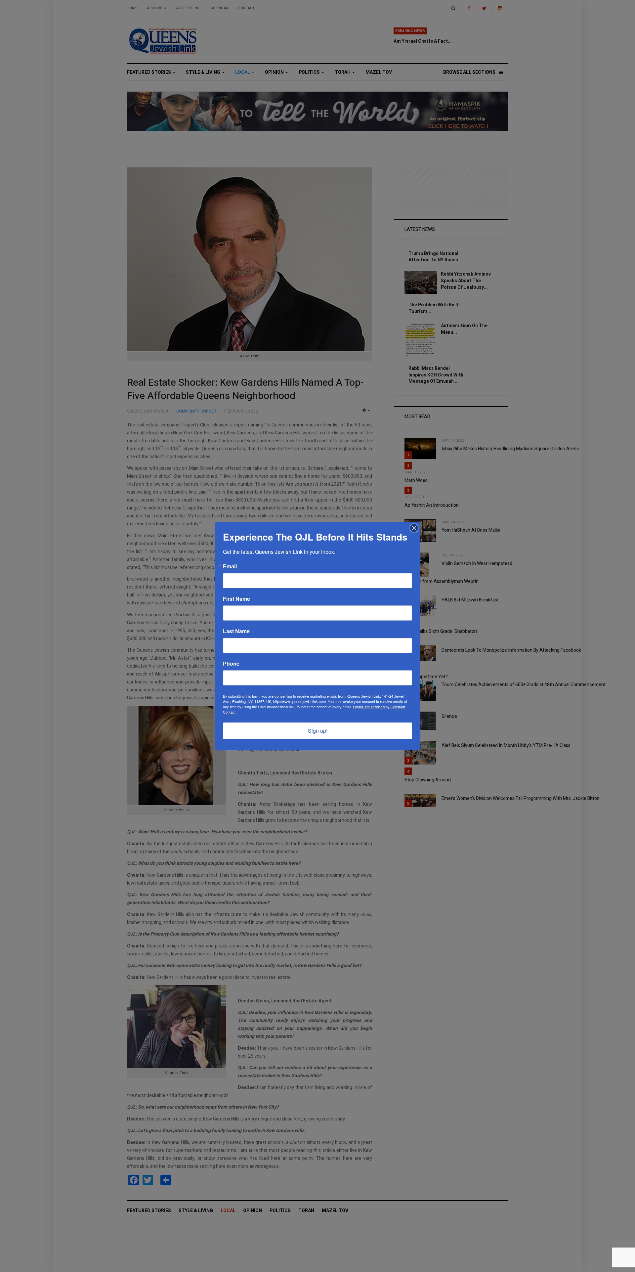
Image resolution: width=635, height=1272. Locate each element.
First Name (236, 598)
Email (230, 566)
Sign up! (317, 730)
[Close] (414, 528)
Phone (231, 663)
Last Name (236, 631)
